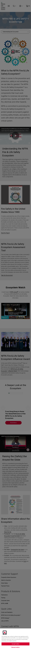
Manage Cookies (15, 647)
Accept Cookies (15, 643)
